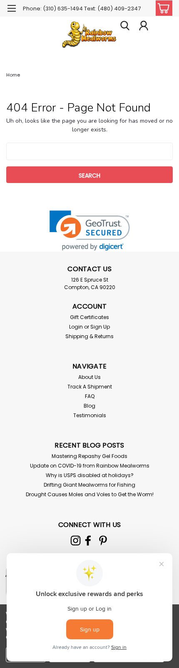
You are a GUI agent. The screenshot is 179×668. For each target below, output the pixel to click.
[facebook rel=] (88, 540)
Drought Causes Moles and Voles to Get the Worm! (90, 494)
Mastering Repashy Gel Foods (89, 456)
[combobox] (89, 151)
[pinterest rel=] (103, 540)
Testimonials (89, 415)
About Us (89, 377)
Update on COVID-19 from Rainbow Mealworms (89, 465)
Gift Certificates (89, 317)
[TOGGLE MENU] (11, 9)
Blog (89, 405)
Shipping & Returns (89, 336)
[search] (125, 27)
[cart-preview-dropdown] (162, 8)
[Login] (143, 27)
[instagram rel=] (75, 540)
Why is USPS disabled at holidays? (90, 475)
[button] (90, 231)
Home (13, 75)
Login (76, 326)
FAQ (89, 396)
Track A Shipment (89, 386)
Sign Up (100, 326)
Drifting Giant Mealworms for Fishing (89, 484)
